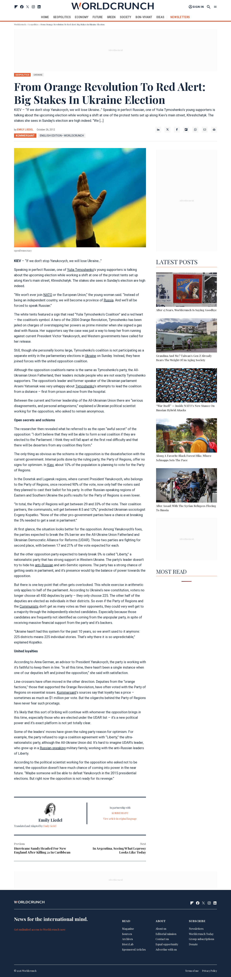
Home (45, 17)
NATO (47, 295)
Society (125, 17)
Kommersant (66, 692)
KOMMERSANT (25, 135)
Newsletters (180, 17)
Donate (193, 944)
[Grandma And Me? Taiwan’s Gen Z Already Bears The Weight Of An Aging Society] (186, 336)
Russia (108, 300)
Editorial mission (166, 934)
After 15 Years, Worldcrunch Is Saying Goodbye (186, 310)
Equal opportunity (167, 944)
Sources (127, 934)
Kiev (50, 465)
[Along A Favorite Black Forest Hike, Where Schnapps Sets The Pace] (186, 436)
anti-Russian (44, 565)
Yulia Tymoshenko (80, 270)
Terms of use (192, 970)
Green (111, 17)
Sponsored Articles (134, 949)
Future (98, 17)
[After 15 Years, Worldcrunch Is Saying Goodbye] (186, 290)
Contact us (162, 939)
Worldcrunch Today (201, 934)
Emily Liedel (25, 129)
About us (161, 928)
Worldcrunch (20, 24)
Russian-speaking (53, 748)
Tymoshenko (84, 386)
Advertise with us (166, 949)
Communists (29, 606)
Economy (81, 17)
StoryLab (127, 944)
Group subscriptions (201, 939)
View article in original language (120, 818)
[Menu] (215, 7)
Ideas (160, 17)
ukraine (38, 75)
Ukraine (90, 356)
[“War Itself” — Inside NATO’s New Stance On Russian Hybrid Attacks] (186, 386)
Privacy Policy (209, 970)
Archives (127, 939)
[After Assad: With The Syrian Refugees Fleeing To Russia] (186, 486)
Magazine (128, 928)
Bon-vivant (144, 17)
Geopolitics (62, 17)
